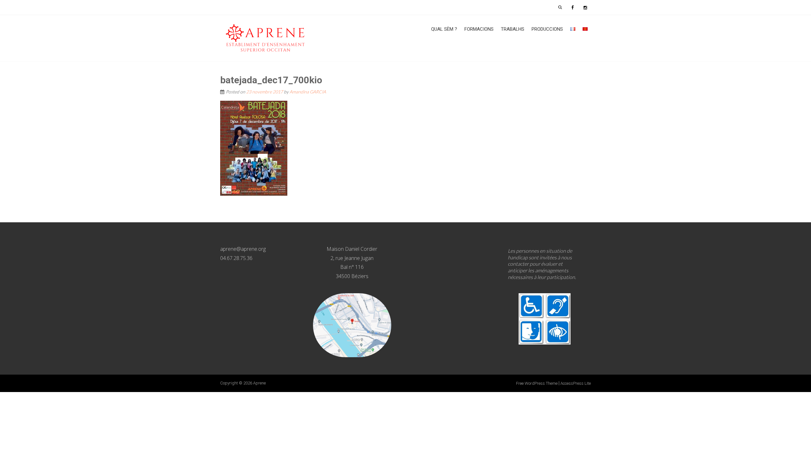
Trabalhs (512, 29)
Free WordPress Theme (537, 383)
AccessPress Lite (575, 383)
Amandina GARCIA (308, 91)
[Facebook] (572, 7)
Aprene (259, 383)
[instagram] (585, 7)
